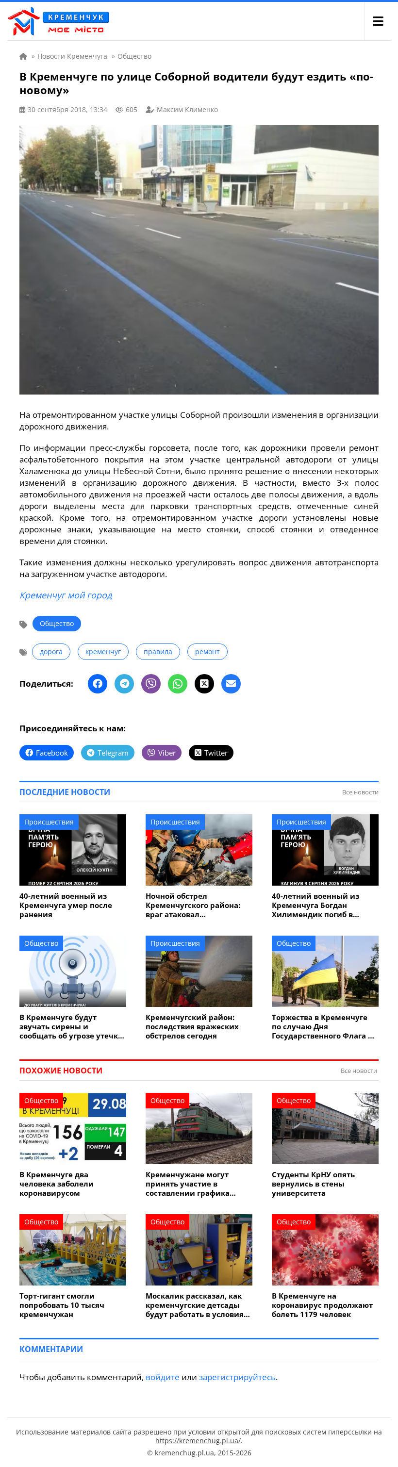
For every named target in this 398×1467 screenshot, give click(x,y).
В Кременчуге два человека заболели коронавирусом (56, 1184)
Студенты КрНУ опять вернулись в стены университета (313, 1184)
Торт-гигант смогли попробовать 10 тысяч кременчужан (61, 1305)
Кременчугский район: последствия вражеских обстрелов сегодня (192, 1026)
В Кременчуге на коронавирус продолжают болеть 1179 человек (322, 1305)
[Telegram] (124, 683)
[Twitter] (204, 683)
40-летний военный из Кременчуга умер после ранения (65, 905)
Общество (57, 623)
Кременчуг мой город (65, 595)
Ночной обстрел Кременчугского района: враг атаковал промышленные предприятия (193, 905)
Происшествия (49, 821)
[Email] (231, 683)
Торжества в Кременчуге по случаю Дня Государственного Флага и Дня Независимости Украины (322, 1026)
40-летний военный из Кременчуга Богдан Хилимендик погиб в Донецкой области (315, 905)
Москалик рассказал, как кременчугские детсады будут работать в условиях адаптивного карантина (197, 1305)
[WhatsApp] (177, 683)
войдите (163, 1377)
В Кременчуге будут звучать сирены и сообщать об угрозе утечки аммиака (71, 1026)
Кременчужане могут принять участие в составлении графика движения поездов (188, 1184)
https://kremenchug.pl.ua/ (198, 1440)
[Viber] (151, 683)
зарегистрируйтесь (237, 1377)
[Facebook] (97, 683)
